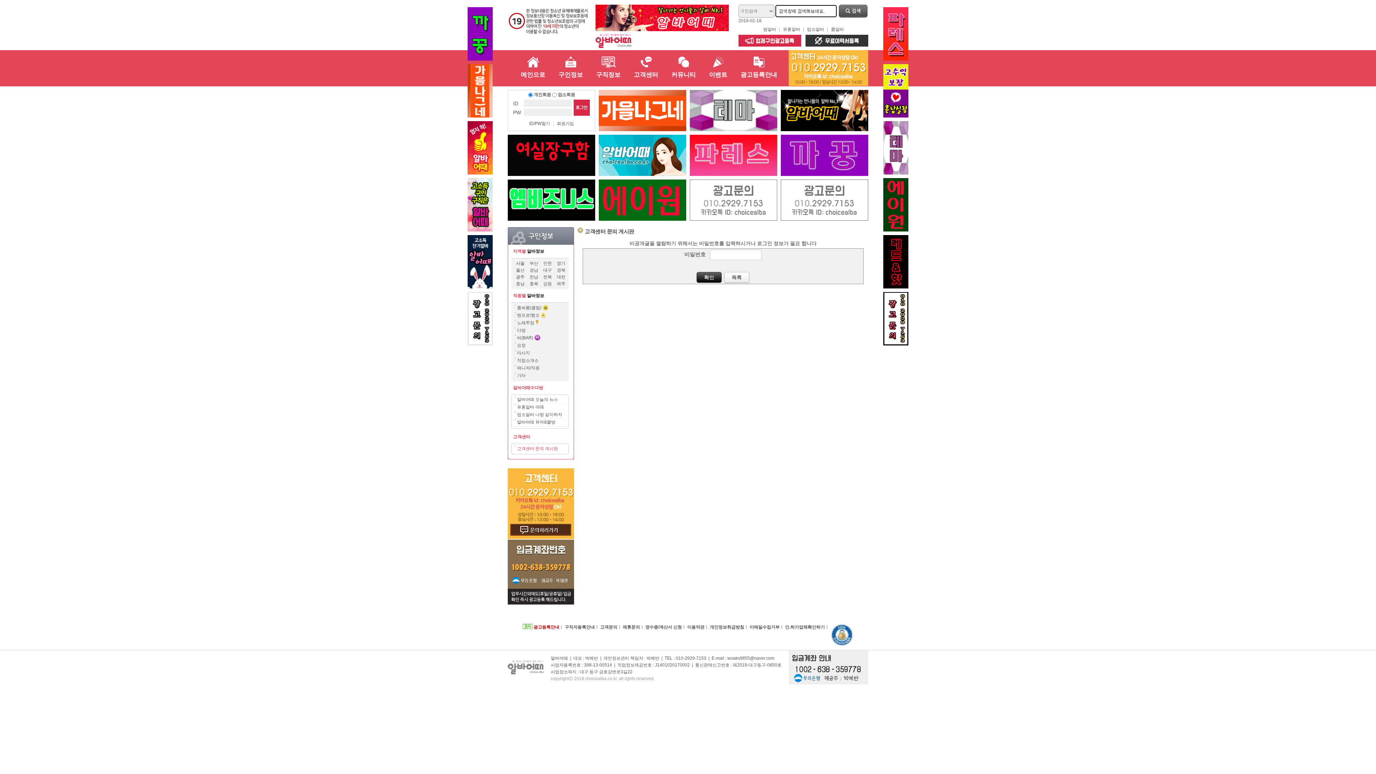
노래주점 (526, 322)
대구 (547, 270)
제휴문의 (631, 627)
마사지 (523, 352)
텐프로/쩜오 (529, 315)
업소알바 (815, 29)
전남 (534, 277)
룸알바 (837, 29)
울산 (520, 270)
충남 (520, 283)
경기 (561, 263)
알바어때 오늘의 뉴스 (537, 399)
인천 (547, 263)
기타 (521, 375)
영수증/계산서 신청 (663, 627)
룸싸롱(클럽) (529, 307)
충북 (534, 283)
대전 (561, 277)
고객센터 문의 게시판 (537, 448)
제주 (561, 283)
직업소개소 (528, 360)
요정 (521, 345)
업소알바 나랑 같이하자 (539, 414)
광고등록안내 (545, 627)
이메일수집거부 (765, 627)
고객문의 (608, 627)
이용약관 (695, 627)
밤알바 (769, 29)
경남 (534, 270)
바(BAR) (525, 337)
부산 (534, 263)
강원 (547, 283)
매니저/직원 (528, 368)
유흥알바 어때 (530, 407)
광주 (520, 277)
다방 (521, 330)
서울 (520, 263)
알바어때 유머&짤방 (536, 422)
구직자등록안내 (580, 627)
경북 (561, 270)
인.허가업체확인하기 (805, 627)
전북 (547, 277)
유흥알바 (791, 29)
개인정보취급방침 (727, 627)
